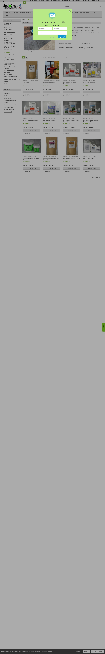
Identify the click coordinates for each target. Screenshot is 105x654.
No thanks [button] (52, 37)
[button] (70, 11)
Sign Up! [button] (62, 37)
